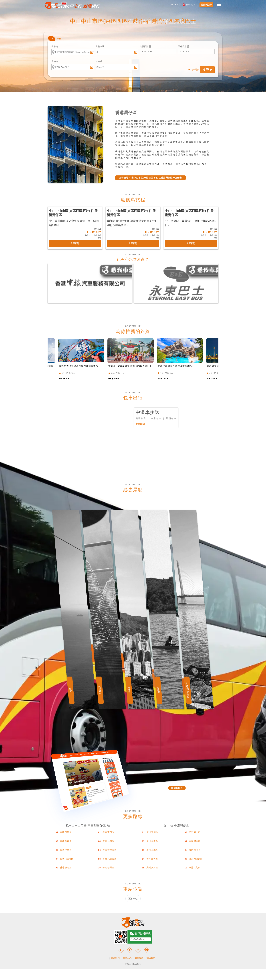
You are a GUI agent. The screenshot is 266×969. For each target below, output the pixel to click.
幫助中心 (127, 958)
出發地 (54, 46)
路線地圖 (195, 69)
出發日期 (144, 46)
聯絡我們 (151, 958)
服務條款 (139, 958)
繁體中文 (189, 5)
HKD (173, 5)
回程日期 (182, 46)
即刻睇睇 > (141, 424)
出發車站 (100, 46)
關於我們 (115, 958)
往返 (52, 38)
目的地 (54, 61)
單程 (59, 38)
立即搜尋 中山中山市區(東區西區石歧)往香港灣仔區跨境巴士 (150, 178)
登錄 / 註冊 (206, 5)
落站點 (99, 61)
